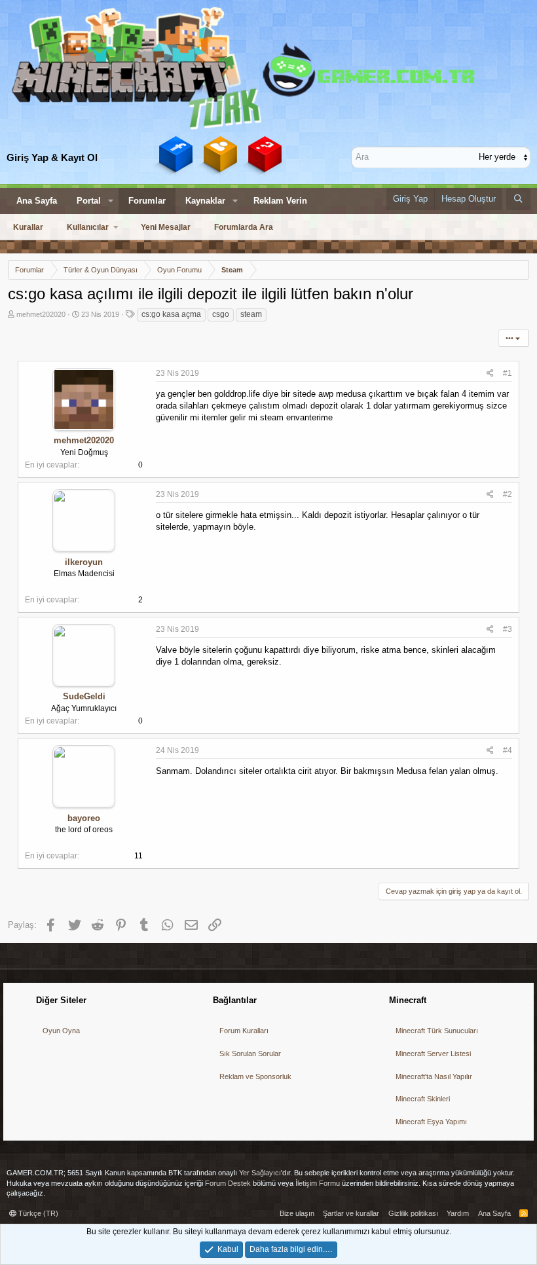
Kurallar (28, 227)
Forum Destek (228, 1183)
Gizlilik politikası (413, 1213)
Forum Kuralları (243, 1031)
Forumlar (147, 201)
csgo (220, 314)
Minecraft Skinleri (423, 1099)
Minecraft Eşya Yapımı (431, 1122)
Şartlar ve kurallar (351, 1213)
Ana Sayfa (36, 201)
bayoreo (83, 818)
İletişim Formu (317, 1183)
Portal (89, 201)
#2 (507, 494)
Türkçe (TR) (37, 1213)
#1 (507, 373)
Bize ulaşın (297, 1213)
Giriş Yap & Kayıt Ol (52, 157)
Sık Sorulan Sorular (250, 1053)
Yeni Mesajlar (166, 227)
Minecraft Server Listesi (433, 1053)
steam (251, 314)
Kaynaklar (205, 201)
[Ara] (518, 199)
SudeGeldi (84, 696)
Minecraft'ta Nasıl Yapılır (434, 1076)
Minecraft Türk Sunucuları (437, 1031)
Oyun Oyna (61, 1031)
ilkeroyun (84, 562)
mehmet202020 (40, 314)
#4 (507, 750)
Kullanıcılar (88, 227)
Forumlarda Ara (243, 227)
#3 (507, 629)
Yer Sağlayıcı (260, 1173)
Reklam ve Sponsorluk (255, 1076)
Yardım (458, 1213)
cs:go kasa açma (171, 314)
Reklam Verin (280, 201)
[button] (110, 201)
